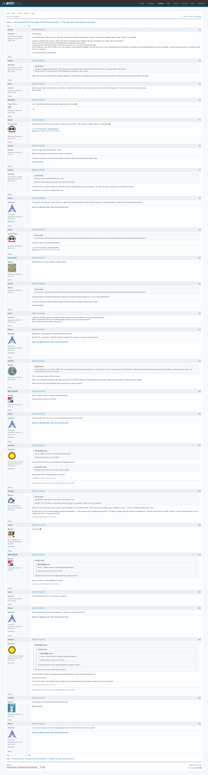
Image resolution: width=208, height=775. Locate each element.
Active (190, 16)
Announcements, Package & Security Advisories (36, 22)
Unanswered (197, 16)
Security (184, 3)
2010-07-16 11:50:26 (38, 639)
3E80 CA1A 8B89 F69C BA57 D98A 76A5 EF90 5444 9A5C (50, 207)
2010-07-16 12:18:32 (38, 698)
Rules (13, 13)
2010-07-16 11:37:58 (38, 555)
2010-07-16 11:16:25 (38, 391)
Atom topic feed (197, 765)
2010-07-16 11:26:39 (38, 491)
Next (29, 26)
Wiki (168, 3)
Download (201, 3)
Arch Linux (12, 3)
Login (33, 13)
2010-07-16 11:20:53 (38, 414)
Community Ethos (53, 129)
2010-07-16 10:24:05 (38, 146)
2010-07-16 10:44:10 (38, 329)
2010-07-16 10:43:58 (38, 313)
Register (26, 13)
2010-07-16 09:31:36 (38, 84)
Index (8, 13)
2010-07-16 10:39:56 (38, 283)
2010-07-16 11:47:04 (38, 592)
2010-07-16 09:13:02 (38, 29)
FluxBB (199, 768)
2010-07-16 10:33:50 (38, 198)
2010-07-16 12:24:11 (38, 724)
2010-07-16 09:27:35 (38, 61)
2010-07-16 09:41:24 (38, 100)
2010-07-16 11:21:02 (38, 445)
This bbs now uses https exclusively (78, 22)
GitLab (175, 3)
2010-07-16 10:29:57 (38, 170)
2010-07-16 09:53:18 (38, 120)
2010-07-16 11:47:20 (38, 608)
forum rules (42, 129)
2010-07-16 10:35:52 (38, 230)
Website (12, 221)
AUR (192, 3)
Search (19, 13)
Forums (161, 3)
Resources (35, 131)
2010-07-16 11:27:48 (38, 525)
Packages (151, 3)
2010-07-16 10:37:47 (38, 258)
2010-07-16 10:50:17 (38, 361)
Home (142, 3)
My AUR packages (38, 162)
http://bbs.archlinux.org (49, 380)
